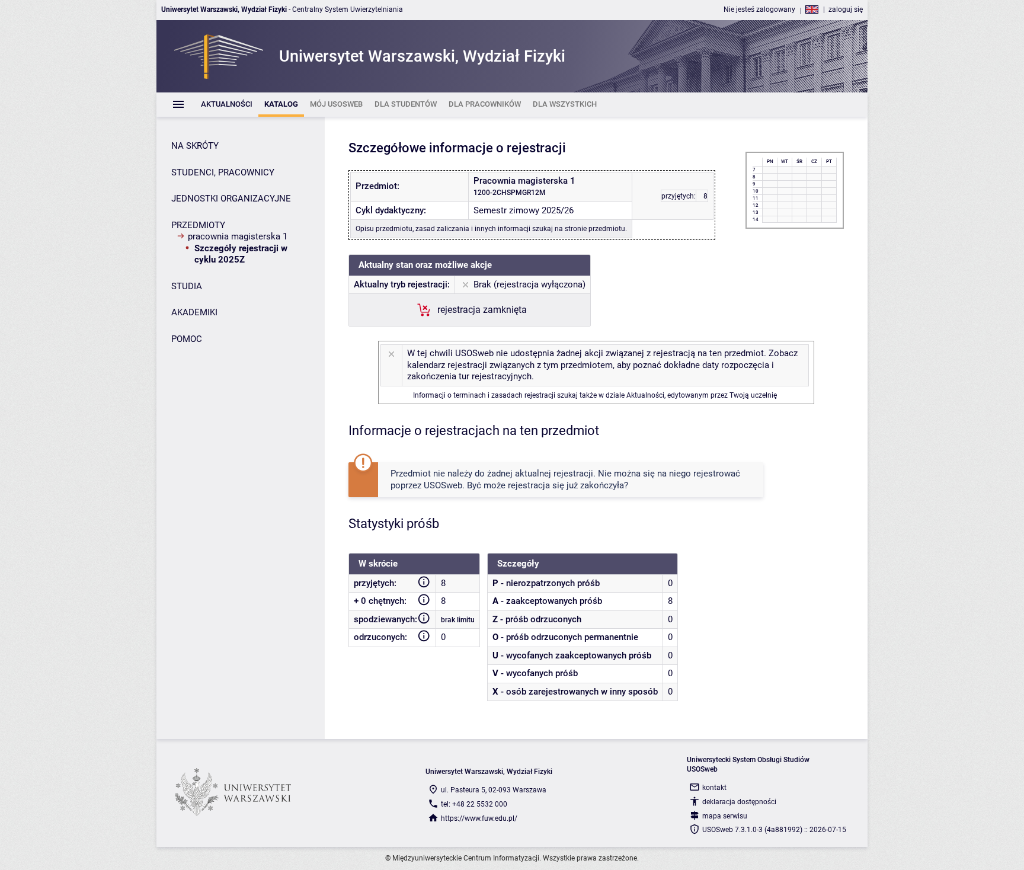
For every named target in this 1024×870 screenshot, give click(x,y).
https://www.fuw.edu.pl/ (479, 818)
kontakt (714, 787)
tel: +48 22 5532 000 (474, 804)
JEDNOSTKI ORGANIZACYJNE (231, 198)
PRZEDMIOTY (198, 225)
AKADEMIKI (194, 312)
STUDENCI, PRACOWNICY (222, 172)
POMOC (186, 339)
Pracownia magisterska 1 (237, 236)
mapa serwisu (724, 816)
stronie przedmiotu (595, 229)
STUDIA (186, 286)
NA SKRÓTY (195, 145)
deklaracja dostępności (739, 802)
